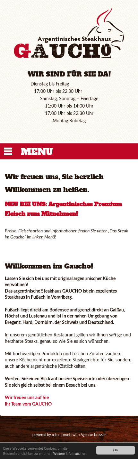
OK (115, 449)
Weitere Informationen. (70, 453)
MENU (37, 152)
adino (56, 435)
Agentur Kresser (93, 435)
